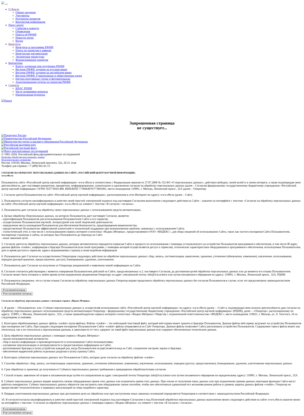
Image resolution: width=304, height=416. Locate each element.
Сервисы (13, 85)
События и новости (27, 28)
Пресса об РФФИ (25, 34)
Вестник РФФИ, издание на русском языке (41, 69)
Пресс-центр (16, 25)
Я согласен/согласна (14, 290)
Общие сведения (25, 12)
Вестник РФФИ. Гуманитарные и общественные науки (48, 75)
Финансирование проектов (31, 59)
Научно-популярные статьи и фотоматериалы (42, 78)
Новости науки (24, 37)
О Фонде (13, 9)
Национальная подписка (30, 94)
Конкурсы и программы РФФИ (34, 47)
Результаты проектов (27, 18)
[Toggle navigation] (6, 4)
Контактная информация (30, 21)
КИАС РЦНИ (23, 88)
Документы (22, 15)
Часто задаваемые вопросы (31, 91)
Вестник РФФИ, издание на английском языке (43, 72)
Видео (19, 40)
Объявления (22, 31)
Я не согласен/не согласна (17, 293)
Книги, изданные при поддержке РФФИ (39, 66)
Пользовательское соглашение (16, 160)
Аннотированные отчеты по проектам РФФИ (43, 82)
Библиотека (15, 63)
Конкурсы (14, 44)
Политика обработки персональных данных (23, 157)
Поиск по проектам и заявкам (33, 50)
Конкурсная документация (31, 53)
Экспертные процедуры (29, 56)
